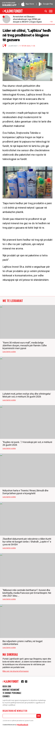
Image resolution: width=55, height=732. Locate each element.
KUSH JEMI (7, 686)
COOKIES (6, 696)
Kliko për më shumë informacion (16, 671)
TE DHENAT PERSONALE (12, 693)
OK (38, 716)
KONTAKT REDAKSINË (11, 690)
